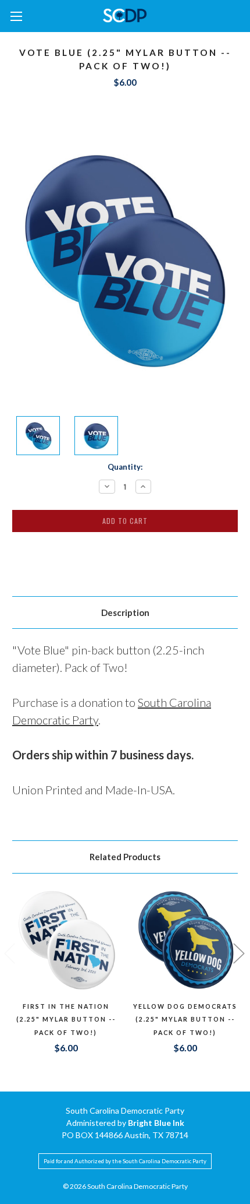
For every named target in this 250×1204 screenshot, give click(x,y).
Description (125, 612)
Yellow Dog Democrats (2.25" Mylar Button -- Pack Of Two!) (185, 1019)
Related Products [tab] (125, 856)
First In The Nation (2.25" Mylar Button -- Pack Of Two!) (66, 1019)
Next (238, 953)
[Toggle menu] (16, 16)
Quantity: (125, 466)
